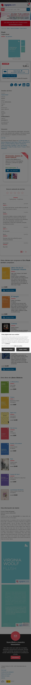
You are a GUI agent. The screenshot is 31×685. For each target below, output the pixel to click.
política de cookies (18, 346)
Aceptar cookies (23, 349)
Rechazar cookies (8, 349)
